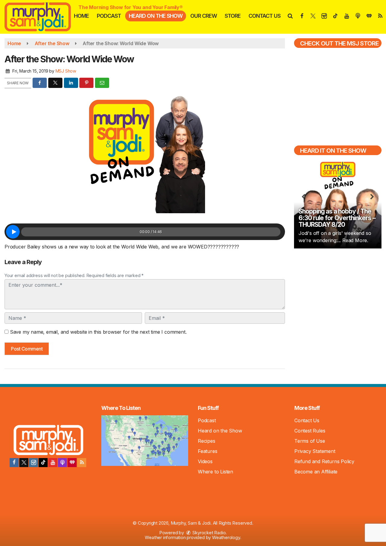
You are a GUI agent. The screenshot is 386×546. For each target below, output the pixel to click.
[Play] (13, 232)
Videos (205, 461)
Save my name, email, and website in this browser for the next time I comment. (98, 332)
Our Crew (203, 16)
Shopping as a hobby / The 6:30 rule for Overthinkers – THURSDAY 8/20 (337, 217)
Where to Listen (215, 472)
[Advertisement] (337, 296)
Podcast (109, 16)
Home (81, 16)
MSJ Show (65, 70)
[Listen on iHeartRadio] (72, 462)
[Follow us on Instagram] (33, 462)
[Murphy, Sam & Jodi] (42, 16)
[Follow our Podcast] (62, 462)
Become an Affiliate (315, 472)
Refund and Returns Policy (324, 461)
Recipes (206, 441)
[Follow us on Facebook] (14, 462)
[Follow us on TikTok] (43, 462)
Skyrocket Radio (208, 532)
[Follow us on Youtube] (52, 462)
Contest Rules (309, 431)
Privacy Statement (314, 451)
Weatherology (226, 537)
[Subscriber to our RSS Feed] (81, 462)
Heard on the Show (155, 16)
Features (207, 451)
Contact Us (264, 16)
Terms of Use (309, 441)
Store (233, 16)
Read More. (355, 240)
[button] (290, 16)
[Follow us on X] (23, 462)
